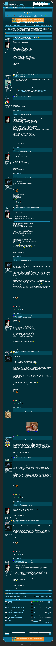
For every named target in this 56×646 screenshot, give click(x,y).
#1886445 (15, 439)
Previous (42, 25)
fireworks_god (19, 208)
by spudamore (48, 618)
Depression (10, 601)
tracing (34, 604)
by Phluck (48, 602)
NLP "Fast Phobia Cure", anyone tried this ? (16, 607)
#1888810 (15, 522)
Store (25, 16)
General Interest (8, 25)
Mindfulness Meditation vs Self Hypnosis (16, 612)
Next (50, 25)
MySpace (41, 91)
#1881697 (15, 76)
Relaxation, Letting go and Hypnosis (15, 615)
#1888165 (15, 505)
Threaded (37, 25)
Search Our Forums (43, 2)
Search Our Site (36, 2)
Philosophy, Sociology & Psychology (19, 25)
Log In (40, 5)
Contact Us (44, 5)
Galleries (38, 15)
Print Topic (19, 630)
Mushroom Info (16, 7)
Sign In (25, 13)
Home (7, 7)
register (9, 29)
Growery (35, 16)
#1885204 (15, 317)
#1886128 (15, 411)
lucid (17, 75)
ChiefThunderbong (34, 621)
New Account (35, 5)
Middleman (10, 628)
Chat (21, 16)
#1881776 (15, 151)
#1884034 (15, 260)
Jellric (17, 150)
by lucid (48, 608)
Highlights (33, 15)
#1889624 (15, 562)
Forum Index (10, 15)
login (50, 28)
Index (46, 25)
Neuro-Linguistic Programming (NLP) (15, 617)
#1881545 (15, 38)
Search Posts (17, 15)
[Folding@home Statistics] (7, 86)
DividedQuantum (15, 628)
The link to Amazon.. (19, 373)
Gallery (32, 7)
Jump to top (8, 590)
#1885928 (15, 353)
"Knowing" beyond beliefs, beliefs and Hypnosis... (17, 610)
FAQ (43, 15)
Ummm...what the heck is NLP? (21, 155)
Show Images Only (8, 630)
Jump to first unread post (10, 35)
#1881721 (15, 114)
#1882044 (15, 209)
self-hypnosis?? (11, 604)
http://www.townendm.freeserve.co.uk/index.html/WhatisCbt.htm (25, 82)
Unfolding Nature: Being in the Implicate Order (17, 33)
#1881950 (15, 177)
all (11, 602)
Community (24, 7)
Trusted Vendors (25, 15)
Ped (17, 113)
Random (30, 16)
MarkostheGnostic (19, 458)
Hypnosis (10, 620)
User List (47, 15)
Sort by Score (14, 630)
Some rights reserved (34, 643)
